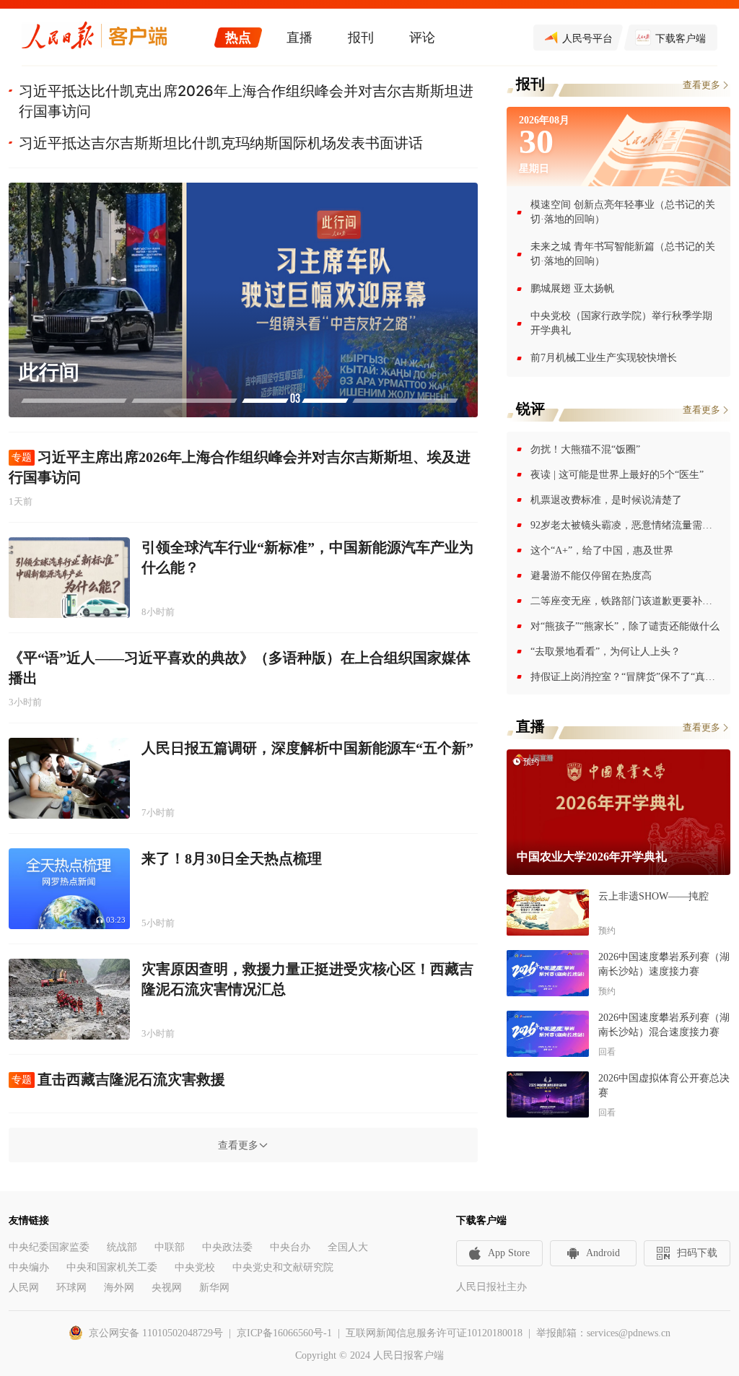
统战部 (122, 1247)
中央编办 (29, 1267)
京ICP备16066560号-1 (284, 1333)
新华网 (214, 1287)
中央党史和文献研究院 (282, 1267)
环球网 (71, 1287)
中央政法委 (227, 1247)
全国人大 (348, 1247)
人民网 (24, 1287)
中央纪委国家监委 (49, 1247)
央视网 (167, 1287)
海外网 (119, 1287)
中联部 (169, 1247)
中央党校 (195, 1267)
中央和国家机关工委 (111, 1267)
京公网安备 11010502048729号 (156, 1333)
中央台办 (290, 1247)
